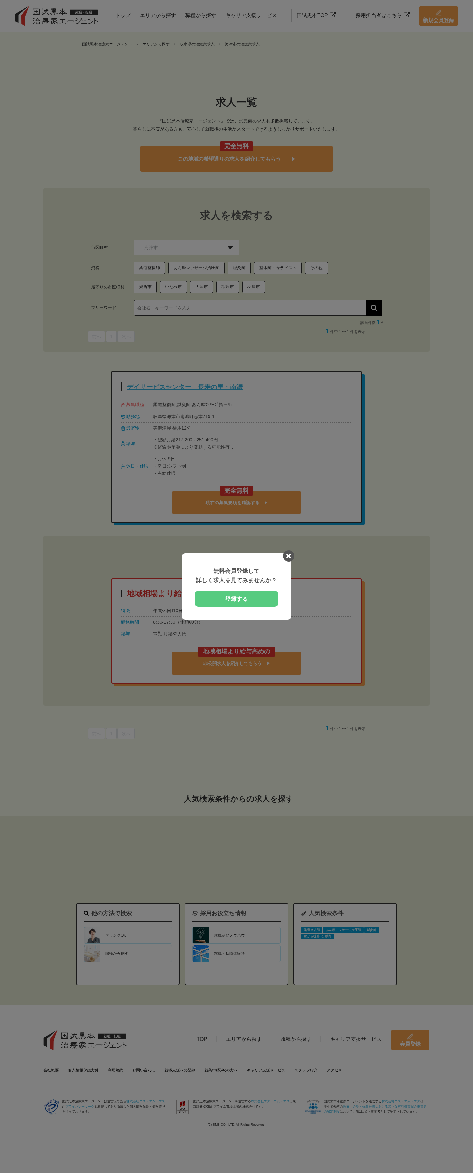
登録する (236, 599)
